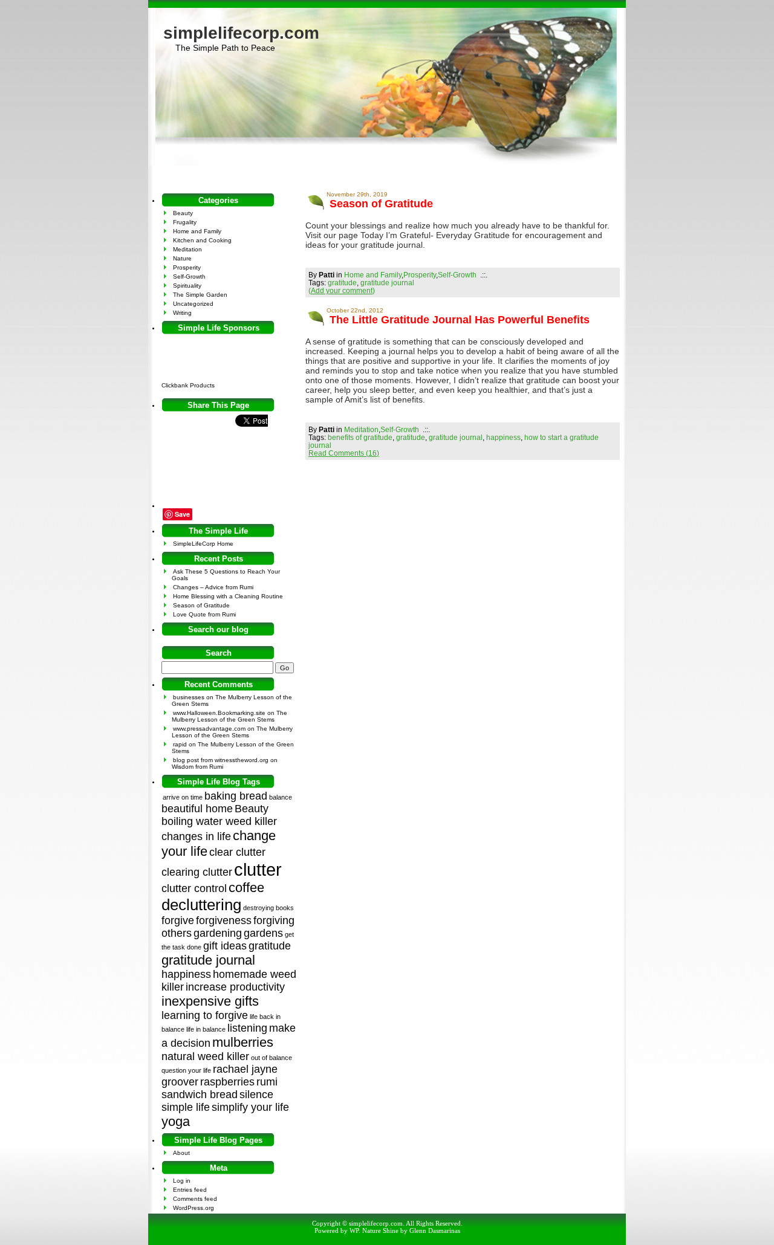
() (341, 290)
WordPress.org (193, 1208)
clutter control (194, 888)
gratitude (342, 282)
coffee (246, 887)
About (181, 1153)
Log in (181, 1180)
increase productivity (235, 987)
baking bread (235, 796)
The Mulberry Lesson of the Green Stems (229, 716)
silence (256, 1094)
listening (247, 1028)
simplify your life (250, 1107)
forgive (177, 920)
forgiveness (224, 920)
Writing (182, 312)
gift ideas (225, 946)
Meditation (361, 429)
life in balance (206, 1029)
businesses (188, 697)
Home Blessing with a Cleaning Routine (228, 596)
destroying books (268, 907)
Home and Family (373, 275)
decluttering (201, 905)
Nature (182, 258)
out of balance (271, 1057)
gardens (263, 933)
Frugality (185, 222)
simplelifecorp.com (241, 33)
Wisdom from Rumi (197, 766)
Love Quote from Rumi (204, 614)
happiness (503, 437)
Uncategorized (193, 303)
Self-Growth (457, 275)
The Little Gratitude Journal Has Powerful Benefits (460, 320)
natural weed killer (205, 1056)
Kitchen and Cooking (202, 240)
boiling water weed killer (219, 821)
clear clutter (237, 852)
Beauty (183, 213)
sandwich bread (199, 1094)
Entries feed (190, 1189)
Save (182, 514)
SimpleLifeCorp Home (203, 543)
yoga (175, 1121)
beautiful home (197, 809)
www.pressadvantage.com (209, 728)
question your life (186, 1070)
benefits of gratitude (360, 437)
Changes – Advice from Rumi (213, 587)
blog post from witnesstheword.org (220, 760)
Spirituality (187, 285)
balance (280, 797)
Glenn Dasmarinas (434, 1230)
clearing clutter (196, 872)
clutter (258, 869)
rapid (180, 744)
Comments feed (195, 1198)
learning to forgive (204, 1015)
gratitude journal (387, 282)
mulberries (242, 1042)
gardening (218, 933)
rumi (267, 1082)
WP (354, 1230)
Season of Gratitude (381, 204)
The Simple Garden (200, 294)
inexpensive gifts (210, 1001)
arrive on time (183, 797)
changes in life (196, 836)
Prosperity (419, 275)
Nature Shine (380, 1230)
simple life (185, 1107)
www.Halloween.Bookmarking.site (219, 713)
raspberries (227, 1082)
